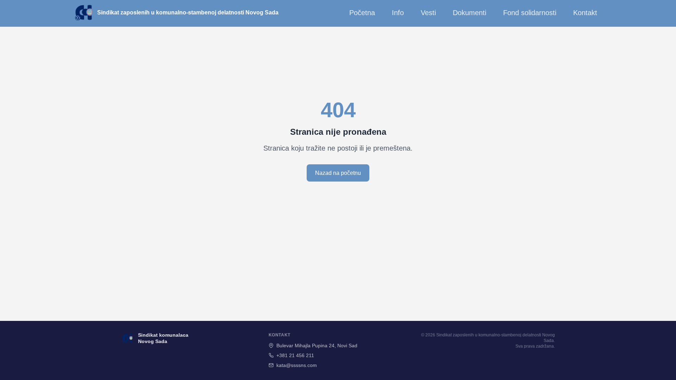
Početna (362, 13)
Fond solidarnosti (529, 13)
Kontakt (585, 13)
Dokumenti (469, 13)
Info (398, 13)
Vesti (428, 13)
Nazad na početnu (338, 173)
